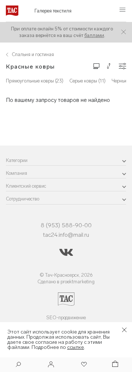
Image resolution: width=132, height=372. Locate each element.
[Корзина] (114, 365)
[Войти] (51, 365)
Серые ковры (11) (87, 81)
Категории (16, 160)
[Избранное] (83, 365)
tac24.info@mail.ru (66, 234)
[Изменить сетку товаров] (96, 66)
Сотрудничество (22, 199)
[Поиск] (18, 365)
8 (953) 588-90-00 (66, 225)
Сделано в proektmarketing (66, 281)
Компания (16, 173)
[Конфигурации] (122, 66)
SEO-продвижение (66, 317)
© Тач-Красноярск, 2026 (66, 275)
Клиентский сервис (26, 186)
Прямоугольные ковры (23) (34, 81)
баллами (94, 35)
